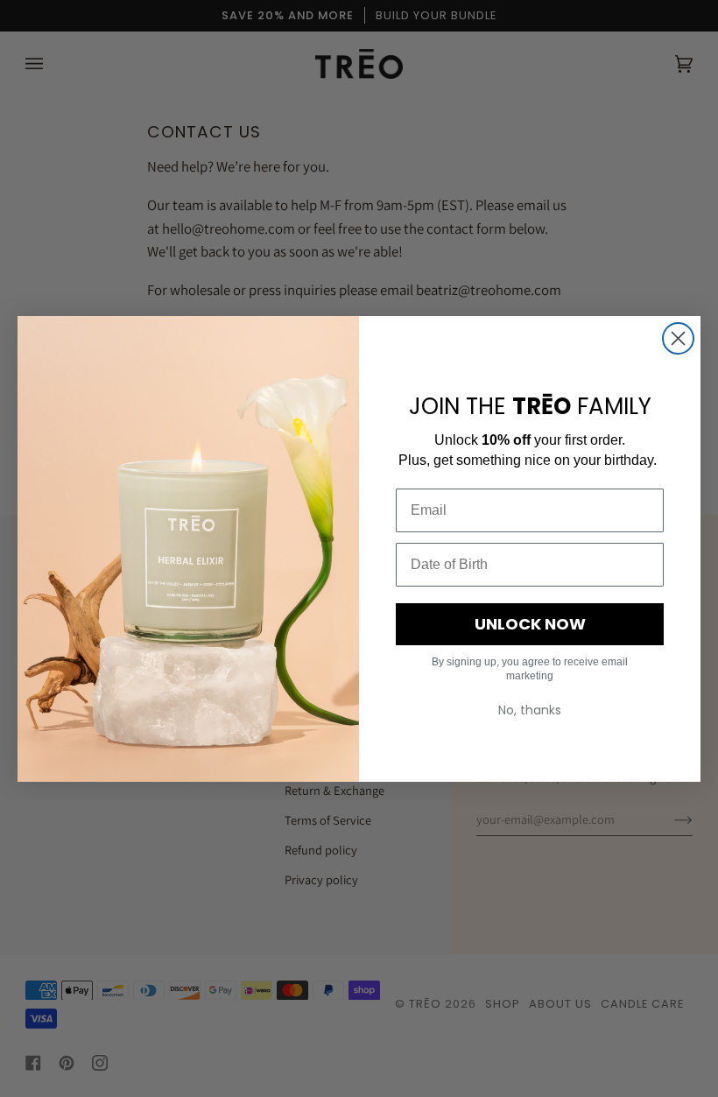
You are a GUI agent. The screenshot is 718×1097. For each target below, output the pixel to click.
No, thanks (529, 710)
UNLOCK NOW (530, 624)
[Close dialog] (678, 338)
